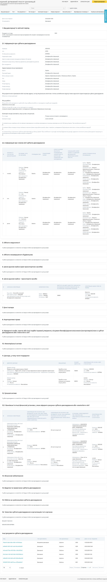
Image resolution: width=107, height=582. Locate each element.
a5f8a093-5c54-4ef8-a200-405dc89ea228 (13, 558)
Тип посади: (32, 11)
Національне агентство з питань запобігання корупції (93, 578)
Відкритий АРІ (74, 1)
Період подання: (55, 11)
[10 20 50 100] (7, 567)
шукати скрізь (73, 8)
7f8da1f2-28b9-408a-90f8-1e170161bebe (12, 542)
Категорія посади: (42, 11)
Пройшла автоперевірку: (97, 11)
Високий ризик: (67, 11)
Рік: (13, 11)
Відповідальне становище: (81, 11)
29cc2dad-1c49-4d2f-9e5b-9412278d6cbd (13, 554)
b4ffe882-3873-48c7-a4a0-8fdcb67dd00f (12, 546)
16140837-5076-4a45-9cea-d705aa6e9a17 (12, 562)
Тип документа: (21, 11)
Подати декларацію (99, 1)
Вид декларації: (5, 11)
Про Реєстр (65, 1)
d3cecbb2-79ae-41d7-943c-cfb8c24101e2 (12, 550)
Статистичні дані (85, 1)
